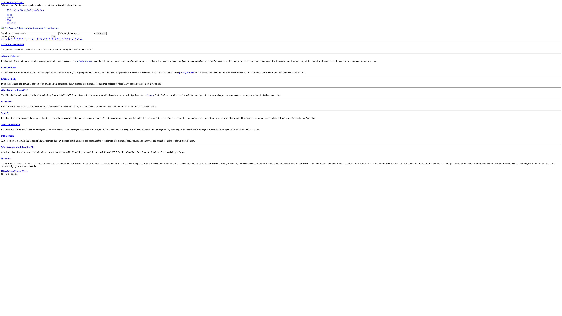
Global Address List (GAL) (14, 90)
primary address (186, 72)
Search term (6, 33)
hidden (150, 95)
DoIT (9, 15)
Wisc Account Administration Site (18, 147)
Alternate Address (10, 56)
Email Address (8, 67)
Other (80, 39)
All (2, 39)
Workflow (6, 158)
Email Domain (8, 79)
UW (9, 20)
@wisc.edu (84, 61)
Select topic (64, 33)
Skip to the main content (12, 2)
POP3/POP (6, 101)
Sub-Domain (7, 136)
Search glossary (8, 36)
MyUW (10, 17)
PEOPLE (11, 23)
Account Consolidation (12, 44)
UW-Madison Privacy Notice (14, 171)
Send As (5, 113)
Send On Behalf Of (10, 124)
